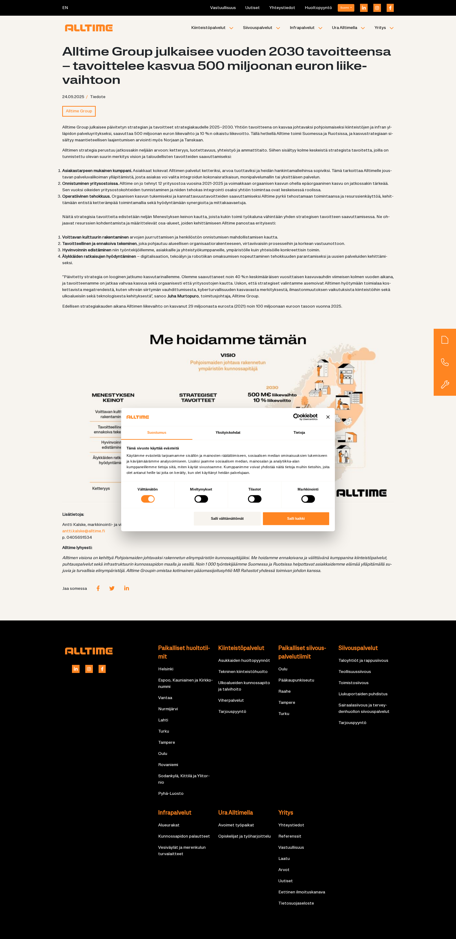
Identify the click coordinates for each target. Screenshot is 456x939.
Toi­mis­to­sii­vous (353, 683)
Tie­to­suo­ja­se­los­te (296, 903)
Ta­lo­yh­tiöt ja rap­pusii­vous (363, 660)
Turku (163, 731)
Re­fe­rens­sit (289, 836)
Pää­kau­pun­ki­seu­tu (296, 680)
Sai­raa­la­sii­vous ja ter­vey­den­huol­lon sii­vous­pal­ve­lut (364, 708)
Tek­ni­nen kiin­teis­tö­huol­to (243, 672)
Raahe (284, 691)
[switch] (201, 499)
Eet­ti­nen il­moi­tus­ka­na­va (301, 892)
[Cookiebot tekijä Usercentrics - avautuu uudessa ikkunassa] (297, 416)
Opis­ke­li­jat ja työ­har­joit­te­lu (244, 836)
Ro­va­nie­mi (168, 765)
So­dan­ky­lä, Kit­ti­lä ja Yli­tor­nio (184, 779)
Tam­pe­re (166, 742)
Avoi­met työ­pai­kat (236, 825)
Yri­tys (380, 28)
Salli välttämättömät (227, 519)
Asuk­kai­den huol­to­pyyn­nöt (244, 660)
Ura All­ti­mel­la (344, 28)
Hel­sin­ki (165, 669)
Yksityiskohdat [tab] (228, 433)
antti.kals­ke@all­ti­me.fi (83, 531)
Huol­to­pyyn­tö (318, 8)
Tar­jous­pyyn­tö (232, 712)
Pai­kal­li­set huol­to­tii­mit (184, 653)
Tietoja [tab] (299, 433)
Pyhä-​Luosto (171, 793)
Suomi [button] (345, 7)
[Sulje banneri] (328, 417)
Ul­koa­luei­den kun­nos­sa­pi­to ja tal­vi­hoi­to (244, 686)
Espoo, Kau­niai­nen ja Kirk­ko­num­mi (185, 683)
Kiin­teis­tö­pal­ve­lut (208, 28)
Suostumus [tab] (156, 433)
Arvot (284, 870)
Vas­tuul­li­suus (223, 8)
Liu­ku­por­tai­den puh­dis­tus (363, 694)
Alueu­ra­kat (169, 825)
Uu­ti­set (252, 8)
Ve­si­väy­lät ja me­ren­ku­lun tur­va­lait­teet (182, 850)
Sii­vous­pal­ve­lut (257, 28)
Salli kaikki (296, 519)
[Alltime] (88, 27)
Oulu (162, 754)
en (65, 8)
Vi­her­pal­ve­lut (231, 700)
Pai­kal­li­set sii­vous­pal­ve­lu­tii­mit (302, 653)
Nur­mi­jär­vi (168, 709)
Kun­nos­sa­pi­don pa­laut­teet (184, 836)
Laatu (284, 859)
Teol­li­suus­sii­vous (354, 672)
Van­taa (165, 698)
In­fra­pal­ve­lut (302, 28)
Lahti (163, 720)
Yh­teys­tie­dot (282, 8)
